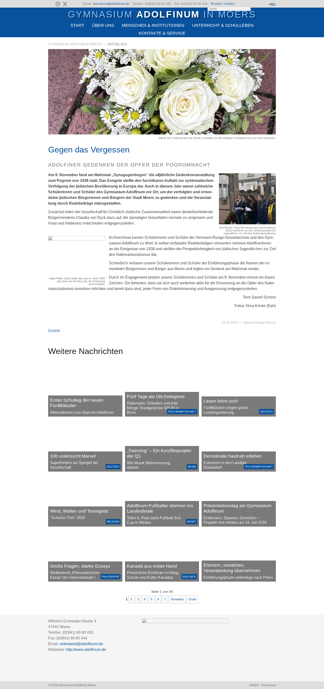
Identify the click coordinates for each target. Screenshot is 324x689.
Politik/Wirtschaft (182, 411)
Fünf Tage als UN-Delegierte (156, 396)
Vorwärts (177, 599)
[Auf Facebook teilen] (266, 45)
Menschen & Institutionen (153, 25)
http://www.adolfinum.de (86, 650)
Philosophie (110, 576)
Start (77, 25)
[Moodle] (255, 4)
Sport (191, 521)
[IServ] (272, 4)
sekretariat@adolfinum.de (111, 3)
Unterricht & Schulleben (223, 25)
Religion (113, 521)
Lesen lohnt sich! (221, 401)
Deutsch (266, 411)
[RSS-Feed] (51, 4)
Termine (216, 3)
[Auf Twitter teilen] (273, 45)
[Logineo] (263, 4)
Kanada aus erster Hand (152, 566)
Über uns (103, 25)
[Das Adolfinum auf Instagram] (58, 4)
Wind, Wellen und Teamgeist (79, 511)
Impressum (269, 685)
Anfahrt (229, 3)
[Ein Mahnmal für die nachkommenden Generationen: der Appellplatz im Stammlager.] (239, 555)
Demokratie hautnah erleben (233, 456)
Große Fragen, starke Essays (80, 566)
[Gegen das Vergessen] (162, 133)
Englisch (189, 576)
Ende (192, 599)
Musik (192, 466)
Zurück (54, 331)
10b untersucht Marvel (73, 456)
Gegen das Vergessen (89, 149)
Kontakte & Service (162, 33)
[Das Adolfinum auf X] (65, 4)
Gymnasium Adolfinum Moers (75, 44)
